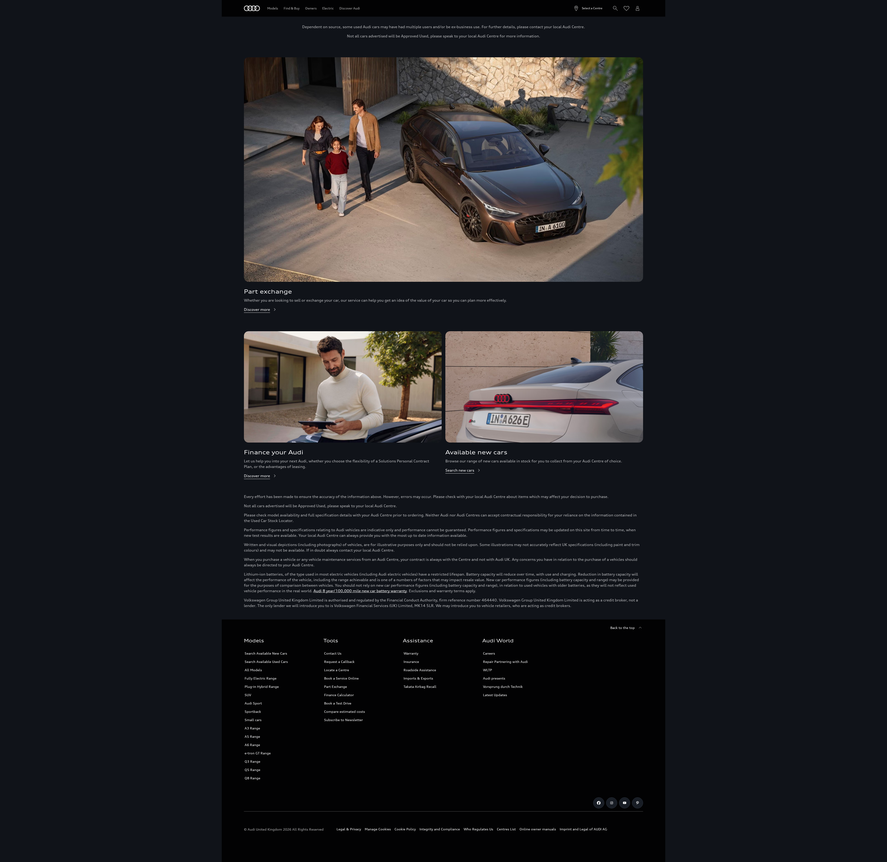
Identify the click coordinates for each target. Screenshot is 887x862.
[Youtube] (624, 802)
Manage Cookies (378, 829)
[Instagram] (611, 802)
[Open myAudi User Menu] (637, 8)
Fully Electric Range (260, 678)
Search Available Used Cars (266, 662)
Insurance (411, 662)
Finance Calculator (339, 695)
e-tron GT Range (258, 753)
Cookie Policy (405, 829)
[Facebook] (598, 802)
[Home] (252, 8)
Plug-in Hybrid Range (262, 687)
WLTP (487, 670)
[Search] (615, 8)
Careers (489, 653)
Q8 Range (252, 778)
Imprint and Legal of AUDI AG (583, 829)
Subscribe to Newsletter (343, 720)
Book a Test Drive (337, 703)
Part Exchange (335, 687)
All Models (253, 670)
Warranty (411, 653)
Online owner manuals (537, 829)
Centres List (506, 829)
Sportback (253, 711)
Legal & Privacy (349, 829)
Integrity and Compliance (439, 829)
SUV (248, 695)
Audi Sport (253, 703)
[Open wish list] (626, 8)
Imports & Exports (418, 678)
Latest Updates (495, 695)
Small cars (253, 720)
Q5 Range (252, 770)
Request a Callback (339, 662)
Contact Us (332, 653)
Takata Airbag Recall (420, 687)
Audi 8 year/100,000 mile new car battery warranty (360, 591)
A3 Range (252, 728)
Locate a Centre (336, 670)
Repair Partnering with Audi (505, 662)
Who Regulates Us (478, 829)
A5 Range (252, 736)
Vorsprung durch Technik (503, 687)
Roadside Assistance (420, 670)
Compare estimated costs (344, 711)
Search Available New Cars (266, 653)
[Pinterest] (637, 802)
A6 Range (252, 745)
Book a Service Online (341, 678)
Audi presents (494, 678)
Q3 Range (252, 761)
